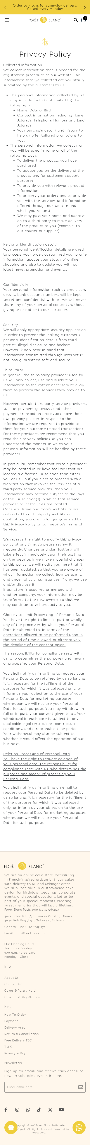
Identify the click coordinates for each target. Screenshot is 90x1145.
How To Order (15, 1015)
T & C (8, 1047)
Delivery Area (14, 1027)
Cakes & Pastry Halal (20, 991)
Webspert (38, 1132)
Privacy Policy (15, 1053)
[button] (85, 7)
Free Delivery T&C (18, 1040)
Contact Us (13, 984)
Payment (11, 1021)
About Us (11, 978)
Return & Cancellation (21, 1034)
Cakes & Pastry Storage (22, 997)
